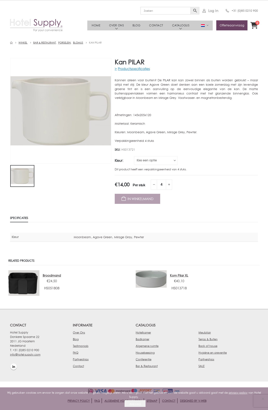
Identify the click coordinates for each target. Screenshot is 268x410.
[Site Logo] (36, 25)
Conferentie (143, 359)
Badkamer (142, 339)
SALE (201, 366)
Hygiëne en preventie (212, 352)
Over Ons (79, 332)
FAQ (75, 352)
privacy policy (238, 392)
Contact (156, 25)
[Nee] (263, 399)
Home (96, 25)
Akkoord (135, 404)
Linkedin (13, 366)
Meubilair (204, 332)
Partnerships (81, 359)
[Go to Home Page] (11, 42)
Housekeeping (145, 352)
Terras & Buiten (208, 339)
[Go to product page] (23, 283)
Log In (213, 11)
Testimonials (80, 346)
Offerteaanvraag (232, 25)
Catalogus (180, 25)
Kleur (118, 160)
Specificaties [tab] (19, 218)
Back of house (207, 346)
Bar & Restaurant (147, 366)
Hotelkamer (143, 332)
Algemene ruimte (147, 346)
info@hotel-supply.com (25, 354)
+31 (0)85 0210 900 (245, 10)
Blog (136, 25)
